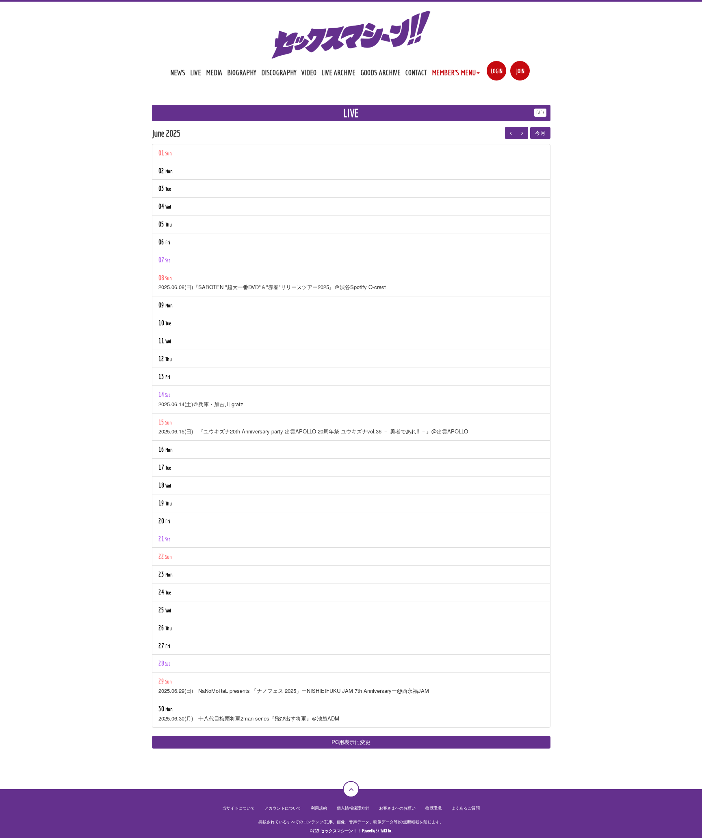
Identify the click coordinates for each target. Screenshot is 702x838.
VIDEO (308, 72)
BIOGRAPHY (241, 72)
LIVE (195, 72)
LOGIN (497, 70)
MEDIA (214, 72)
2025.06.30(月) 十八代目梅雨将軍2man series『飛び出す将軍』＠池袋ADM (248, 718)
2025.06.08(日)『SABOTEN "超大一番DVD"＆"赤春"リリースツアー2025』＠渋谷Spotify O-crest (272, 287)
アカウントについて (282, 808)
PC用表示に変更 (351, 742)
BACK (540, 112)
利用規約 (319, 808)
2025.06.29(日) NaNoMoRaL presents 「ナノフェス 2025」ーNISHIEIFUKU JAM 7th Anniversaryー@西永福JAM (293, 690)
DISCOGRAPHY (279, 72)
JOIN (520, 70)
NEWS (177, 72)
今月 (540, 133)
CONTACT (416, 72)
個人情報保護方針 (353, 808)
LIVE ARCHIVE (338, 72)
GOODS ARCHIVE (380, 72)
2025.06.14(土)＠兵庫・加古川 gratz (200, 404)
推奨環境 (433, 808)
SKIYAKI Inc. (384, 831)
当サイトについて (238, 808)
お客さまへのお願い (397, 808)
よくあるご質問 (465, 808)
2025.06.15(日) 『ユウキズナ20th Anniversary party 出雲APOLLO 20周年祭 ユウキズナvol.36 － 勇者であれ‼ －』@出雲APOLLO (313, 431)
